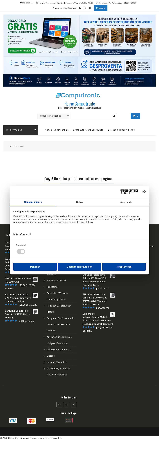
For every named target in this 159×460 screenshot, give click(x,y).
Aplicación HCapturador (121, 130)
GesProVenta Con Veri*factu (88, 130)
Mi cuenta (100, 7)
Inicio (11, 146)
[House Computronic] (79, 85)
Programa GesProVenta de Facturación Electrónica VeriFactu (60, 324)
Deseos (51, 355)
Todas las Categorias (57, 130)
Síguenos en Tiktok (56, 280)
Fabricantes (53, 286)
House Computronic (79, 103)
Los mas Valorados (56, 362)
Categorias (16, 130)
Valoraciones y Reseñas (64, 7)
